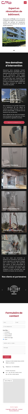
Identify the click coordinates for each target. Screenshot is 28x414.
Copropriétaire (8, 335)
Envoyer (7, 356)
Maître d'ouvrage (9, 337)
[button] (2, 289)
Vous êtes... (6, 330)
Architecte (7, 332)
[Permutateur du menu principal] (25, 2)
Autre (6, 339)
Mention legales (14, 407)
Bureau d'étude (8, 334)
